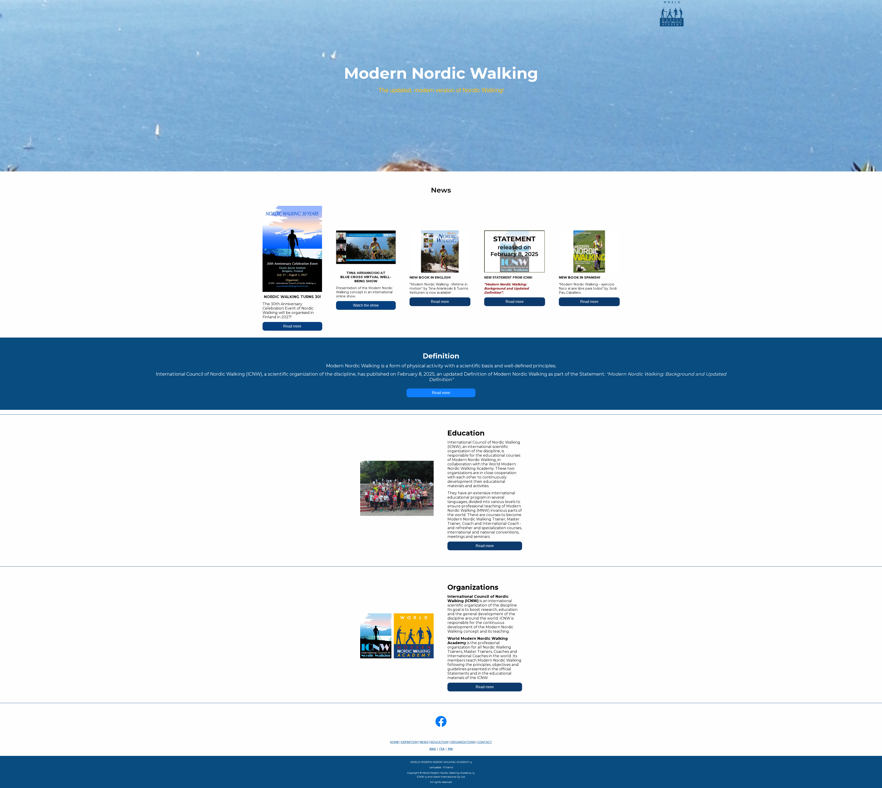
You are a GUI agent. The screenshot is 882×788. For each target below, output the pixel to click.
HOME (394, 742)
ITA (441, 749)
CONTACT (484, 742)
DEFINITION (409, 742)
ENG (433, 749)
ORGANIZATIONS (462, 742)
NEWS (424, 742)
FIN (450, 749)
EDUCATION (439, 742)
